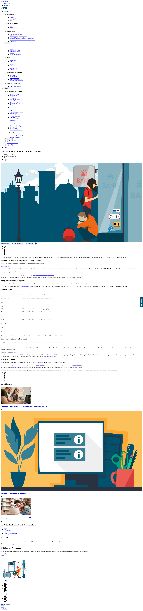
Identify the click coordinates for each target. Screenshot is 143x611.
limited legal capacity (26, 286)
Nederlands (7, 4)
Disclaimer (3, 608)
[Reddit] (5, 601)
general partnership (76, 365)
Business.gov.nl (7, 534)
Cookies (2, 607)
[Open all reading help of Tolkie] (36, 243)
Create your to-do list (6, 266)
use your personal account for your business (43, 275)
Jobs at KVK (7, 532)
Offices (5, 528)
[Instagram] (5, 585)
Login (6, 5)
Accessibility (4, 609)
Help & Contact (7, 530)
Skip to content (4, 1)
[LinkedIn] (5, 588)
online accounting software (51, 356)
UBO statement (73, 370)
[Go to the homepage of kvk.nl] (4, 8)
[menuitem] (73, 4)
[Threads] (5, 598)
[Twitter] (5, 591)
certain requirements (16, 367)
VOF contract (16, 370)
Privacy (2, 605)
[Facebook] (5, 582)
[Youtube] (5, 595)
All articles (12, 41)
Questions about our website (10, 533)
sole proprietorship (40, 365)
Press (5, 529)
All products (13, 120)
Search (6, 147)
